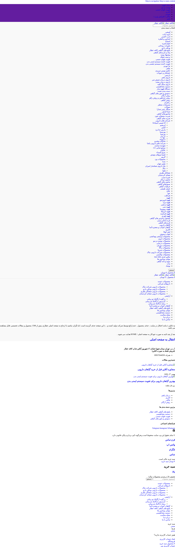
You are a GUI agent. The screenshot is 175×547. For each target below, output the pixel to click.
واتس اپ (171, 444)
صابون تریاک (165, 180)
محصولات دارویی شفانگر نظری (153, 291)
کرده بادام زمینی (163, 220)
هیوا (163, 171)
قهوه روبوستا (165, 209)
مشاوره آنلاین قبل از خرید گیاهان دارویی (156, 369)
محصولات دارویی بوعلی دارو (154, 289)
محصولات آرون (164, 239)
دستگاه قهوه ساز (163, 89)
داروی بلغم (166, 77)
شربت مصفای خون (162, 116)
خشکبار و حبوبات (163, 73)
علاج (168, 191)
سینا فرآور (166, 112)
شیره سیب (166, 177)
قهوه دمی (166, 207)
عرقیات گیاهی (164, 186)
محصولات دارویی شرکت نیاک (153, 287)
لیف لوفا (166, 232)
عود (168, 193)
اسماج (167, 41)
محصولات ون (160, 159)
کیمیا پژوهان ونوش (157, 155)
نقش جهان (161, 164)
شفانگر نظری (164, 173)
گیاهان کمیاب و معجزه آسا (159, 227)
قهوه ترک (166, 202)
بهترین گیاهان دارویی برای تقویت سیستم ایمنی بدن (151, 381)
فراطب (167, 196)
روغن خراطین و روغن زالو (160, 98)
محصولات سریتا (164, 250)
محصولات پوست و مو (161, 241)
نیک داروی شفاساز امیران (155, 166)
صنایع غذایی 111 (159, 148)
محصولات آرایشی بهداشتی (160, 236)
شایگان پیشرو (160, 141)
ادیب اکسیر (165, 37)
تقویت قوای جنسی (163, 59)
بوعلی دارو (166, 48)
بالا (173, 472)
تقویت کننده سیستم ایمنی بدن (158, 62)
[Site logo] (169, 23)
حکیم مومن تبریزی (162, 71)
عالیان (162, 150)
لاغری (168, 230)
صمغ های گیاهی (164, 184)
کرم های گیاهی (164, 223)
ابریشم (162, 125)
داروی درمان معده (163, 82)
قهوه (168, 198)
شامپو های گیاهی (163, 114)
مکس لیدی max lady (162, 257)
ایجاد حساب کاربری (167, 539)
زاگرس (162, 139)
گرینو (163, 157)
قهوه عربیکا (165, 211)
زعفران (167, 102)
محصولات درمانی (163, 243)
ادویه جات (166, 34)
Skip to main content (167, 1)
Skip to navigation (152, 1)
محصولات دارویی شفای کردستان (152, 294)
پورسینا (162, 132)
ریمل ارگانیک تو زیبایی (156, 304)
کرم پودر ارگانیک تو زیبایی (155, 301)
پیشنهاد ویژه (165, 55)
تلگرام (172, 449)
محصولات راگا (164, 248)
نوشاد (168, 266)
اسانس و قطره (164, 39)
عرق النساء (160, 152)
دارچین (167, 75)
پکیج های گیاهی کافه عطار (159, 50)
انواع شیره (166, 43)
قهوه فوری (166, 216)
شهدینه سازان (160, 146)
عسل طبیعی (165, 189)
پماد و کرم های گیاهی (161, 52)
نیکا (164, 168)
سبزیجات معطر (164, 105)
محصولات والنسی (163, 255)
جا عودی (166, 66)
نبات (168, 264)
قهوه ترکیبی (165, 205)
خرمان (162, 136)
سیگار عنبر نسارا (163, 109)
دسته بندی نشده (164, 91)
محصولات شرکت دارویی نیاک (158, 252)
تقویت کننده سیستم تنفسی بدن (158, 64)
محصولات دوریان (163, 245)
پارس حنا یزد (160, 130)
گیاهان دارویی (164, 225)
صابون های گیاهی (163, 182)
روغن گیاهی (165, 100)
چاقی (168, 68)
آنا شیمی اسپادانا (159, 123)
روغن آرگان (165, 96)
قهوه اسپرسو (165, 200)
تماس (172, 454)
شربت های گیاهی (163, 118)
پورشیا (162, 134)
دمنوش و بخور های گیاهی (160, 93)
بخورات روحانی (164, 46)
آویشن (167, 32)
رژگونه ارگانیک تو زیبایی (156, 299)
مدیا (163, 161)
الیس (163, 127)
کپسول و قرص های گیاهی (160, 218)
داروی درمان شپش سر (161, 80)
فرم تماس (170, 440)
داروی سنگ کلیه (164, 84)
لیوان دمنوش (165, 234)
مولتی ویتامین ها (163, 259)
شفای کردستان (164, 175)
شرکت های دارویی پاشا (156, 143)
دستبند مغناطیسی (163, 87)
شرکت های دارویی (162, 121)
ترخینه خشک (165, 57)
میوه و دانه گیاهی (163, 261)
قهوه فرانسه (165, 214)
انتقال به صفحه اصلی (162, 339)
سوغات (167, 107)
